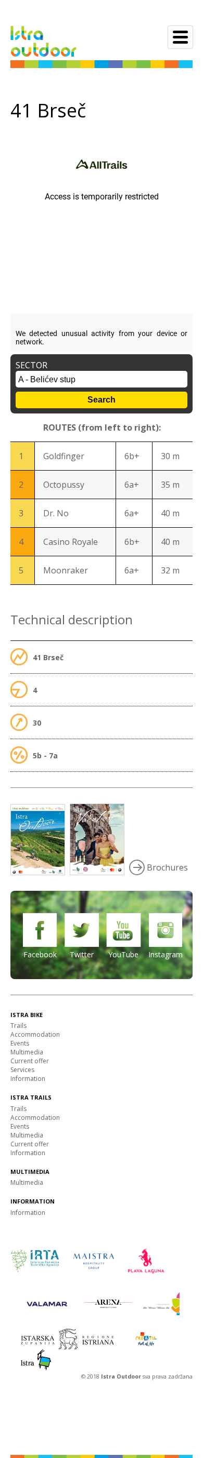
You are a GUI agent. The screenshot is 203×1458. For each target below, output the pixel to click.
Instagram (165, 954)
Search (101, 399)
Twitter (82, 954)
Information (27, 1078)
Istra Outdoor (122, 1376)
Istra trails (31, 1097)
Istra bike (26, 1015)
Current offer (29, 1060)
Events (19, 1043)
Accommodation (35, 1034)
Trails (18, 1025)
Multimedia (26, 1052)
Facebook (40, 954)
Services (22, 1069)
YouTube (123, 954)
